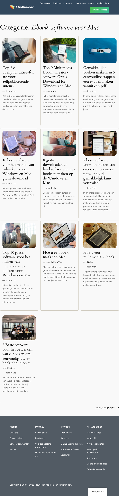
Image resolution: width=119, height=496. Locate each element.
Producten (57, 3)
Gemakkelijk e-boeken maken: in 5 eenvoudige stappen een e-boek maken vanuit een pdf (99, 76)
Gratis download (99, 10)
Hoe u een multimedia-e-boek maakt (98, 257)
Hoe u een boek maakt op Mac (55, 254)
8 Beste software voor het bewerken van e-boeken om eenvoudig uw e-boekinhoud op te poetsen (17, 356)
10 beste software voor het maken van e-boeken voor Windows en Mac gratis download (18, 169)
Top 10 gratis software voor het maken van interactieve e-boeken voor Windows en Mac (16, 263)
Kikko (13, 91)
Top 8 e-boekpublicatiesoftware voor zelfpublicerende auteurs (18, 76)
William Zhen (57, 262)
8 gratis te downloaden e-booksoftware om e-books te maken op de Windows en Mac (59, 171)
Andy (53, 91)
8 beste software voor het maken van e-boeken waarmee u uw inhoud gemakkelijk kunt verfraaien (99, 171)
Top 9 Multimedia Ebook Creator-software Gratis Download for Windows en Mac (57, 76)
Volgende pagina (107, 407)
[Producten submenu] (63, 3)
